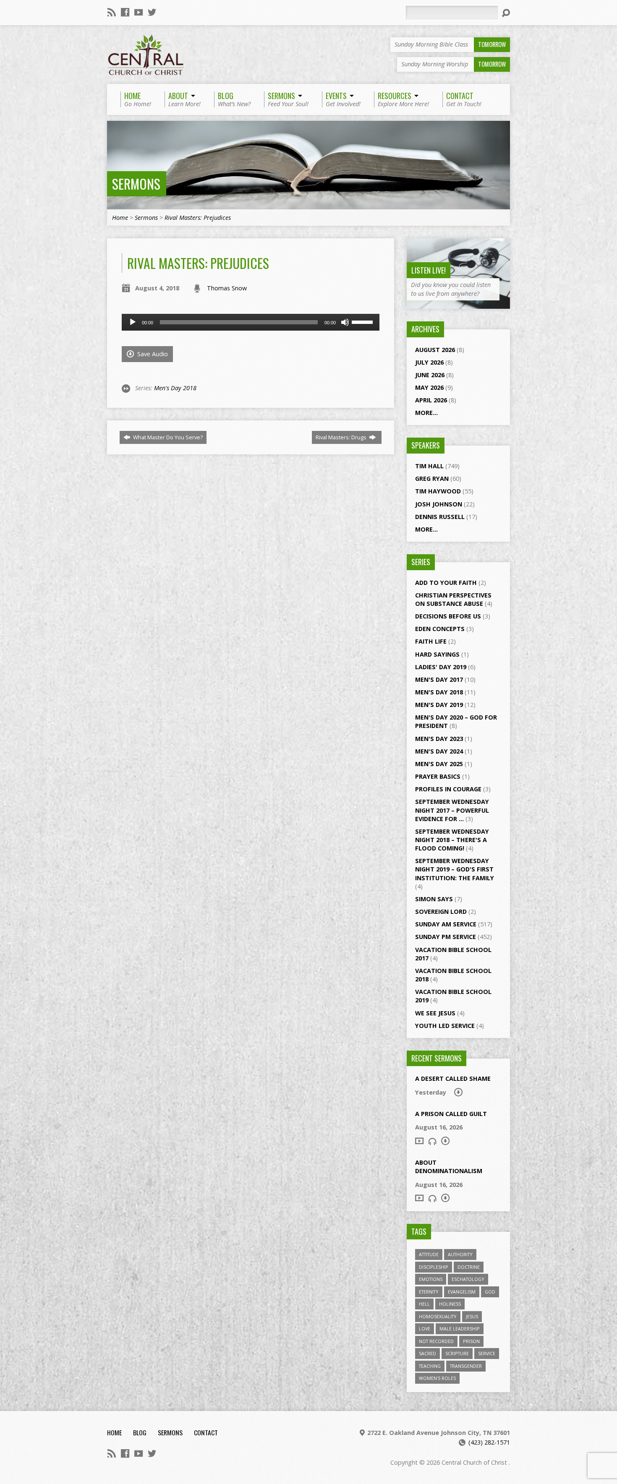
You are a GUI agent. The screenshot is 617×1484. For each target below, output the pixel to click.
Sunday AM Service (445, 924)
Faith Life (431, 641)
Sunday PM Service (445, 937)
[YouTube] (138, 12)
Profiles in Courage (448, 789)
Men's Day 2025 (439, 764)
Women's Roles (437, 1378)
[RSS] (111, 12)
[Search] (506, 13)
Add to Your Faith (446, 583)
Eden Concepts (440, 629)
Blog (139, 1432)
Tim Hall (429, 466)
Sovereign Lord (441, 911)
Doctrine (469, 1267)
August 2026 (435, 350)
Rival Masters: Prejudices (198, 218)
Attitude (429, 1254)
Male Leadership (459, 1328)
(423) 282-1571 (489, 1442)
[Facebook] (125, 12)
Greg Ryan (432, 478)
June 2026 (429, 375)
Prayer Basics (437, 776)
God (490, 1291)
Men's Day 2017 (439, 679)
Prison (471, 1341)
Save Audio (152, 354)
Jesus (472, 1316)
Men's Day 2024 (439, 751)
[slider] (363, 321)
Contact (206, 1432)
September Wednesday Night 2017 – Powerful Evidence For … (452, 810)
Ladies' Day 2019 (440, 667)
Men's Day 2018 (175, 388)
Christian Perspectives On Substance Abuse (453, 599)
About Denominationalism (448, 1166)
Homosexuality (438, 1316)
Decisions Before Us (448, 616)
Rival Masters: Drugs (342, 437)
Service (486, 1353)
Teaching (430, 1366)
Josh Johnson (438, 504)
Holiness (450, 1304)
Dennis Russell (440, 517)
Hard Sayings (437, 654)
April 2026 (431, 400)
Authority (460, 1254)
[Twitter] (152, 12)
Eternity (429, 1291)
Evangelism (462, 1291)
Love (424, 1328)
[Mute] (345, 322)
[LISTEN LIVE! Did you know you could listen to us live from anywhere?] (458, 304)
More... (426, 413)
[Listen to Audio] (432, 1141)
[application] (250, 322)
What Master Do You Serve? (167, 437)
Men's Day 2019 (439, 705)
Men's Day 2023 (439, 739)
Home (120, 218)
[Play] (132, 322)
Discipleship (433, 1267)
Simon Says (434, 899)
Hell (424, 1304)
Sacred (427, 1353)
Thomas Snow (227, 288)
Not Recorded (436, 1341)
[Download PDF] (458, 1092)
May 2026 (429, 387)
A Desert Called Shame (453, 1078)
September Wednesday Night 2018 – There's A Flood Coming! (452, 839)
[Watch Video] (419, 1141)
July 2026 (429, 362)
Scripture (457, 1353)
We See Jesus (435, 1013)
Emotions (430, 1279)
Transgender (466, 1366)
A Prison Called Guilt (451, 1114)
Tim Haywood (438, 491)
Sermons (136, 183)
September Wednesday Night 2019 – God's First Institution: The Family (454, 869)
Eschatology (468, 1279)
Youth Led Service (445, 1026)
